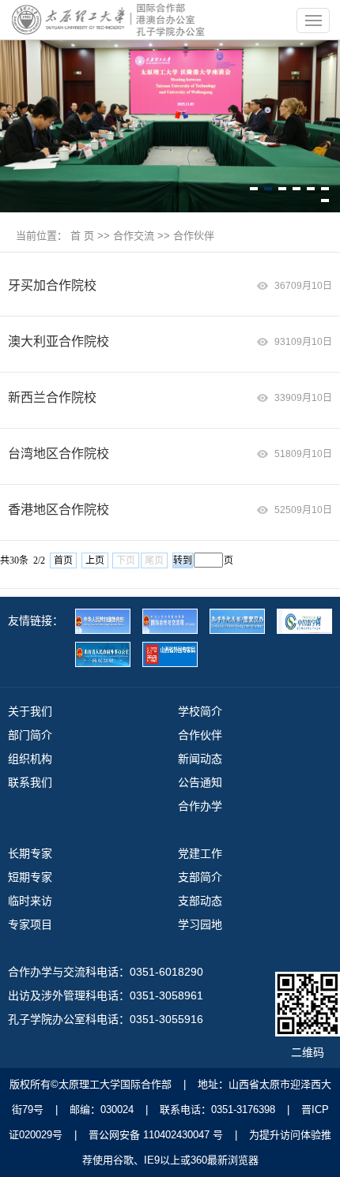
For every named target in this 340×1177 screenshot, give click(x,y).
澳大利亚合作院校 (58, 341)
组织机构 (30, 758)
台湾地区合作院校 (58, 453)
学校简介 (200, 711)
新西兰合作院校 (52, 397)
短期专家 (30, 877)
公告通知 (200, 782)
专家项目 (30, 924)
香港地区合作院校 (58, 509)
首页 (63, 560)
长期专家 (30, 853)
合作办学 (200, 806)
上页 (94, 560)
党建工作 (200, 853)
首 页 (82, 236)
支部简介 (200, 877)
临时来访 (30, 900)
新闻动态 (200, 758)
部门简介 (30, 735)
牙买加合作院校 (52, 285)
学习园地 (200, 924)
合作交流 (133, 236)
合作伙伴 (193, 236)
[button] (254, 188)
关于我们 (30, 711)
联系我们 (30, 782)
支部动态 (200, 900)
